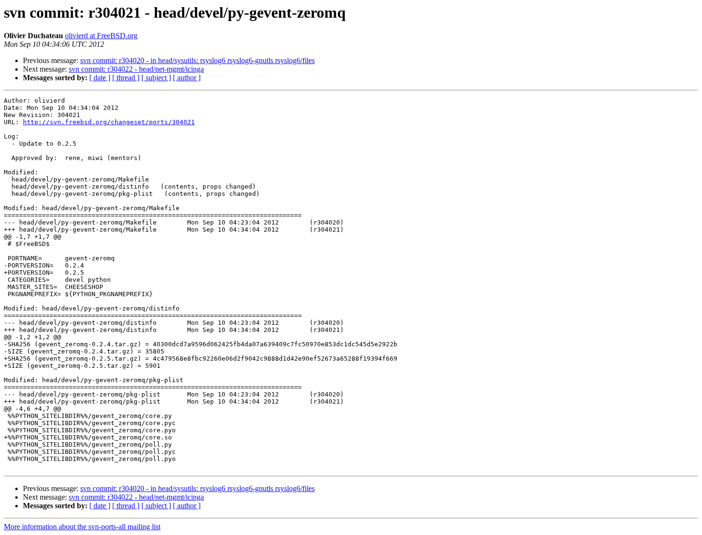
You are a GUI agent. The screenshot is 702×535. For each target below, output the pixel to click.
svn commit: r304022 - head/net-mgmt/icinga (136, 69)
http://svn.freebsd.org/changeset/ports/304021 (109, 122)
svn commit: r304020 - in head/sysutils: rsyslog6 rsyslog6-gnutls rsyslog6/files (197, 60)
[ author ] (187, 78)
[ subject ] (156, 78)
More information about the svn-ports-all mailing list (82, 527)
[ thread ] (125, 78)
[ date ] (99, 78)
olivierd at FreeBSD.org (101, 36)
